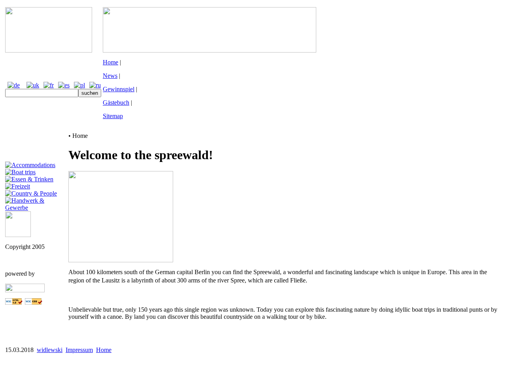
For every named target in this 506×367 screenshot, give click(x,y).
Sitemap (113, 116)
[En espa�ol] (64, 85)
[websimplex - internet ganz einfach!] (25, 290)
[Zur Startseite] (48, 50)
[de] (14, 85)
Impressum (79, 349)
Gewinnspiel (118, 89)
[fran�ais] (49, 85)
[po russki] (95, 85)
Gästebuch (116, 102)
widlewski (49, 349)
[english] (33, 85)
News (110, 75)
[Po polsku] (79, 85)
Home (110, 62)
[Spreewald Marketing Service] (18, 234)
